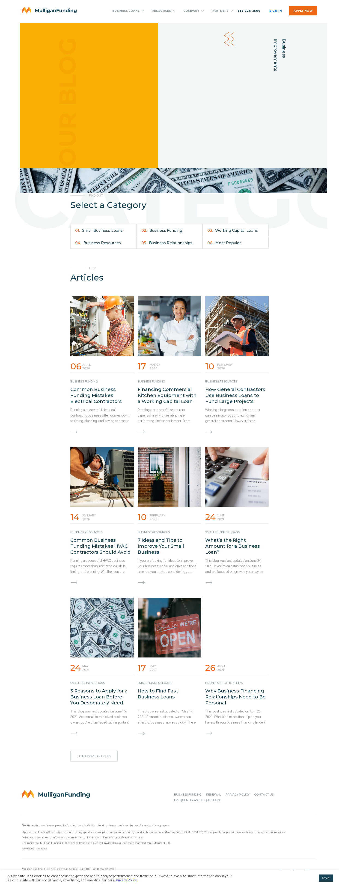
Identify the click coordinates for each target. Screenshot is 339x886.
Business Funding (161, 230)
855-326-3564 (249, 10)
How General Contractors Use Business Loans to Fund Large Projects (235, 395)
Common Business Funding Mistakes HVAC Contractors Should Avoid (100, 546)
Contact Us (264, 794)
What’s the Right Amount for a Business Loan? (232, 546)
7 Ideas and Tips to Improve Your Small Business (161, 546)
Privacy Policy (238, 794)
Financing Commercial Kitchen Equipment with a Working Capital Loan (167, 395)
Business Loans (126, 10)
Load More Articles (93, 756)
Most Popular (224, 243)
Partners (220, 10)
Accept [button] (326, 878)
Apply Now (303, 10)
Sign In (275, 10)
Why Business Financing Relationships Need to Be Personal (235, 697)
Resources (161, 10)
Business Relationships (166, 243)
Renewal (213, 794)
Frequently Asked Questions (197, 800)
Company (191, 10)
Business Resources (98, 243)
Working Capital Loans (232, 230)
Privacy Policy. (126, 880)
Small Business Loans (99, 230)
